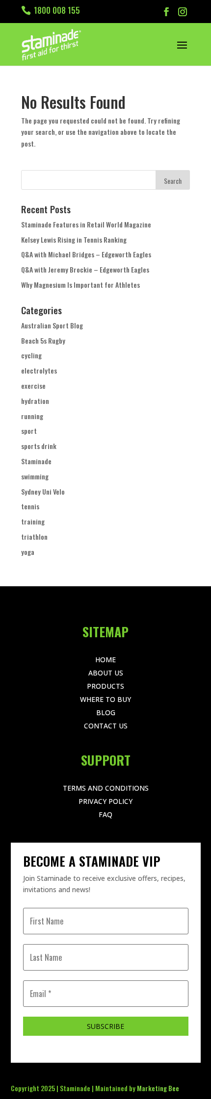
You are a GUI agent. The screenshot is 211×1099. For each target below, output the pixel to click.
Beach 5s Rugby (43, 340)
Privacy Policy (105, 801)
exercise (33, 385)
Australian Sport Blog (52, 325)
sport (29, 430)
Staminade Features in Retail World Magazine (86, 224)
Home (105, 659)
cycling (31, 355)
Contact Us (106, 725)
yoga (27, 552)
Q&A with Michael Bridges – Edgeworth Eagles (86, 254)
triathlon (34, 536)
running (32, 416)
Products (105, 686)
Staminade (36, 461)
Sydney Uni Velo (43, 491)
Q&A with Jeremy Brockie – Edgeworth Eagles (85, 269)
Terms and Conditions (106, 788)
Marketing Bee (158, 1088)
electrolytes (39, 370)
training (33, 521)
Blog (105, 712)
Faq (105, 814)
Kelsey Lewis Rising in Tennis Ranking (74, 239)
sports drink (38, 446)
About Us (105, 672)
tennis (30, 506)
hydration (35, 401)
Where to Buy (105, 699)
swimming (35, 476)
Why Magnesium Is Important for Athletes (80, 284)
